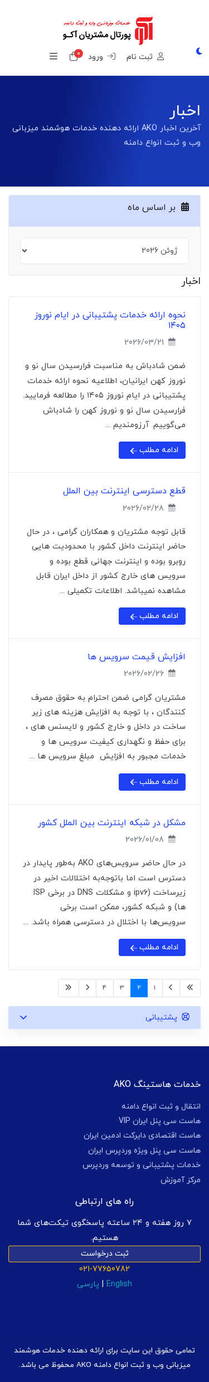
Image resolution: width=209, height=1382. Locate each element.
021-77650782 (104, 1269)
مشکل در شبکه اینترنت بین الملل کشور (112, 823)
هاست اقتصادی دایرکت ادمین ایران (142, 1135)
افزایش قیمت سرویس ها (137, 657)
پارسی (88, 1284)
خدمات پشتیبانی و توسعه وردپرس (141, 1165)
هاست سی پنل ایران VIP (160, 1121)
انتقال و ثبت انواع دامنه (161, 1106)
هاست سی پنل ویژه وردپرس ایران (144, 1150)
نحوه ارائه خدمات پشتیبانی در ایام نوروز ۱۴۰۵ (110, 320)
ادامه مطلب (157, 450)
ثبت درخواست (105, 1253)
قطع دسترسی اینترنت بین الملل (124, 491)
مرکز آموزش (181, 1180)
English (119, 1284)
